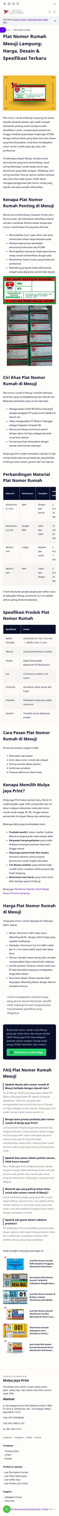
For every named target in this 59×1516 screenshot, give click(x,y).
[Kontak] (38, 1437)
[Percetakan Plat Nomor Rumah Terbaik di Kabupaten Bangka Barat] (15, 1280)
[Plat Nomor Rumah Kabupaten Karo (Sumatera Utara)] (15, 1330)
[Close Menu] (55, 21)
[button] (5, 3)
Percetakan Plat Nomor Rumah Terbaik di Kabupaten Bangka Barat (42, 1280)
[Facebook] (7, 1437)
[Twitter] (29, 1437)
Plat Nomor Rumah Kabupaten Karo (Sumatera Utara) (39, 1330)
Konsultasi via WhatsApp (29, 1052)
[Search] (49, 11)
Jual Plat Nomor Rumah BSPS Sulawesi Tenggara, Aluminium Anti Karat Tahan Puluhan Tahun (42, 1263)
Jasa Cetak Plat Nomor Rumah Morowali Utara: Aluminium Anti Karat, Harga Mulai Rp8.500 (41, 1347)
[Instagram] (19, 1437)
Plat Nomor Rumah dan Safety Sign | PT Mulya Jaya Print (34, 1509)
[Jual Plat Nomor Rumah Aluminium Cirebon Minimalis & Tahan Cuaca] (15, 1314)
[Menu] (54, 11)
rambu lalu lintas (34, 19)
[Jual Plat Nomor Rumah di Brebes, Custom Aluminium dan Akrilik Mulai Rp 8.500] (15, 1297)
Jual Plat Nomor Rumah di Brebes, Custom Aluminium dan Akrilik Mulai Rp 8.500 (42, 1297)
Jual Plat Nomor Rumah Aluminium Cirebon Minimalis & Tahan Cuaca (42, 1313)
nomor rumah (19, 19)
